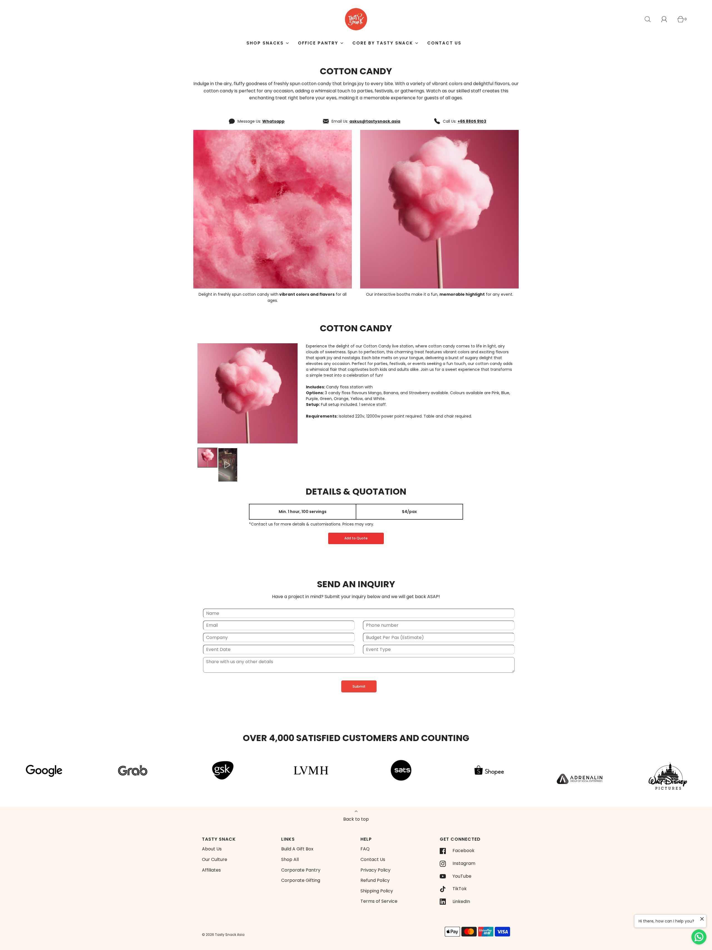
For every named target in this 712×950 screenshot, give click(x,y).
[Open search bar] (651, 19)
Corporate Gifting (300, 880)
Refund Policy (375, 880)
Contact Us (444, 43)
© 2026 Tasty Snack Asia (223, 934)
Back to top (356, 819)
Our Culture (214, 859)
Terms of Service (378, 901)
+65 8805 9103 (472, 121)
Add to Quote (356, 538)
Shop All (290, 859)
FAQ (365, 849)
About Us (212, 849)
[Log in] (667, 19)
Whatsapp (273, 121)
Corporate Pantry (300, 870)
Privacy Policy (375, 870)
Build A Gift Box (297, 849)
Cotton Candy (356, 328)
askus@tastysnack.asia (374, 121)
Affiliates (211, 870)
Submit (358, 686)
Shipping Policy (376, 891)
